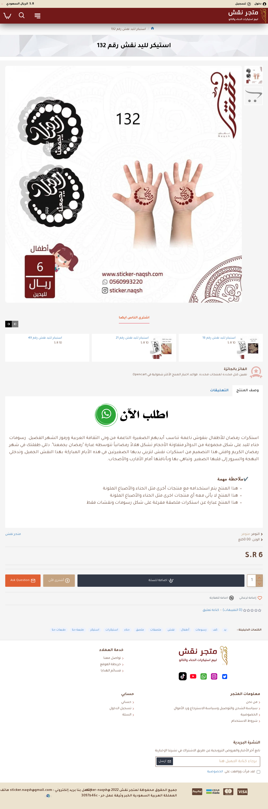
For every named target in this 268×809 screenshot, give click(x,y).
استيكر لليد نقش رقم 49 (45, 338)
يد (225, 630)
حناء (127, 630)
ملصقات (155, 630)
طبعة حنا (78, 630)
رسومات (201, 630)
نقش (171, 630)
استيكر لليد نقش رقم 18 (219, 338)
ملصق (140, 630)
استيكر (94, 630)
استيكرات (111, 630)
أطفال (185, 630)
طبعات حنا (59, 630)
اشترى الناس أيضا (134, 318)
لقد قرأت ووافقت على (231, 772)
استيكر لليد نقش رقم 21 (132, 338)
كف (215, 630)
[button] (15, 324)
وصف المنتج (247, 391)
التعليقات (219, 391)
